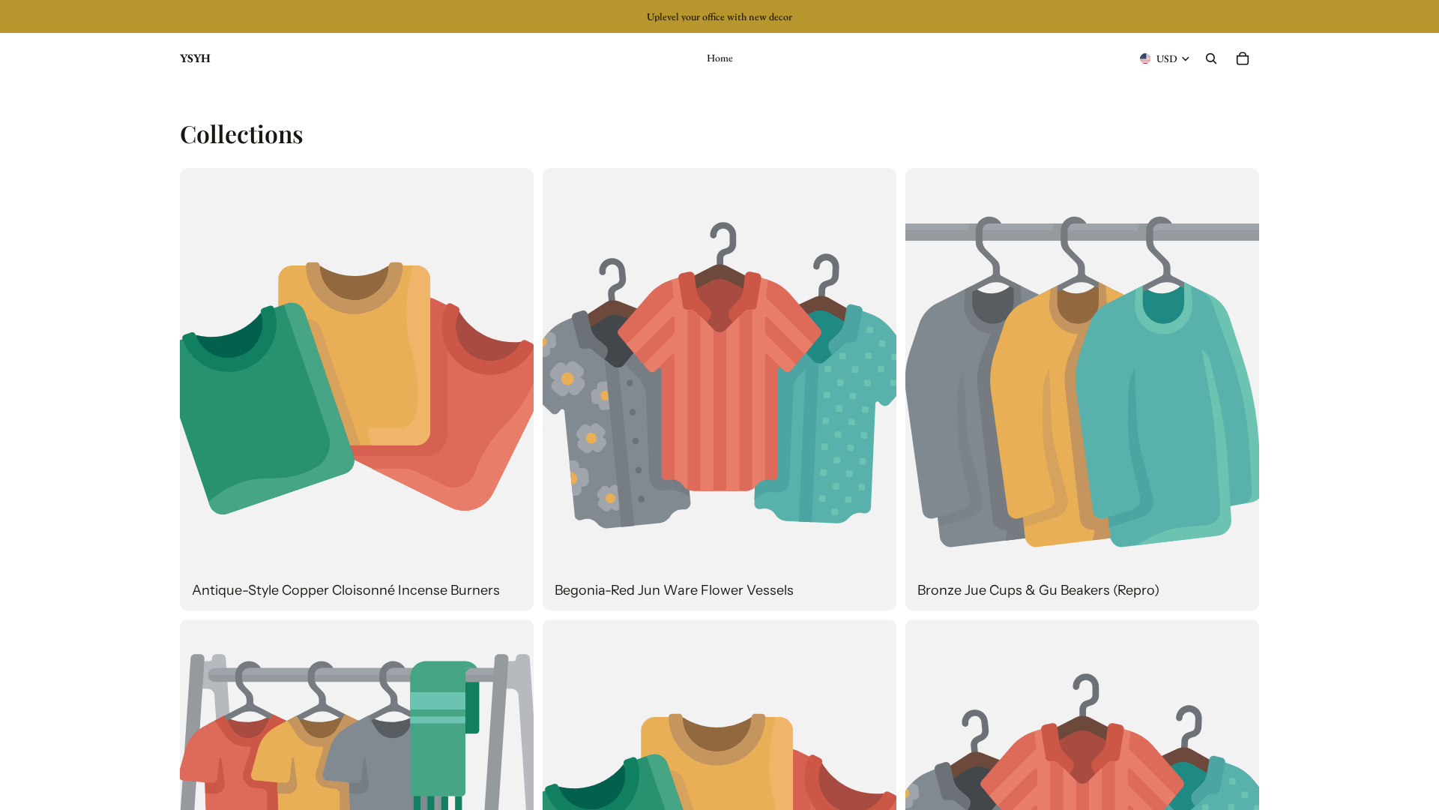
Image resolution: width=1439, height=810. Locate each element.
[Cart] (1242, 58)
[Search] (1211, 58)
